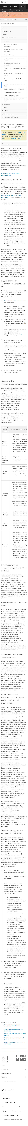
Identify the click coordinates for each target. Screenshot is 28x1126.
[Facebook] (17, 1056)
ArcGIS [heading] (3, 1065)
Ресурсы (23, 6)
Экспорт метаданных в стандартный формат (13, 74)
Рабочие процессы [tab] (8, 114)
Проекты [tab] (5, 28)
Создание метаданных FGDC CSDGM (14, 89)
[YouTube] (24, 1059)
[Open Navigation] (26, 2)
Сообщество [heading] (5, 1069)
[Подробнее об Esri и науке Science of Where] (5, 1059)
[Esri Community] (17, 1059)
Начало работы (11, 10)
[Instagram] (21, 1059)
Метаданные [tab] (6, 41)
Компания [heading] (4, 1077)
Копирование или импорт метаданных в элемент (14, 59)
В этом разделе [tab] (6, 144)
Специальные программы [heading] (8, 1081)
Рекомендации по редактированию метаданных (13, 50)
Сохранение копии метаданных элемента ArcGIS (15, 69)
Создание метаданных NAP (11, 95)
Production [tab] (6, 110)
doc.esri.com (12, 16)
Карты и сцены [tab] (7, 31)
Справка (17, 10)
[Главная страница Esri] (4, 2)
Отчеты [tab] (5, 107)
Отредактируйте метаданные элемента (15, 300)
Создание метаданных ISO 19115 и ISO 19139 (14, 85)
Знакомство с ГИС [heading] (6, 1073)
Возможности (13, 6)
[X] (21, 1056)
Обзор (5, 6)
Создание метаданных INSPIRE (12, 92)
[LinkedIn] (24, 1056)
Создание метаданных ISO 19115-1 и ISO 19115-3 (14, 79)
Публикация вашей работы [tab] (10, 117)
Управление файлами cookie (10, 1115)
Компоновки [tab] (6, 104)
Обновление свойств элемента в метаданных (12, 64)
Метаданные (10, 23)
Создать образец (8, 54)
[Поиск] (22, 2)
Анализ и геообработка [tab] (9, 38)
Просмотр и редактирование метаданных (11, 45)
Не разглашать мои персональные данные (14, 1119)
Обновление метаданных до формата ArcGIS (14, 100)
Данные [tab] (5, 34)
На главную (4, 10)
